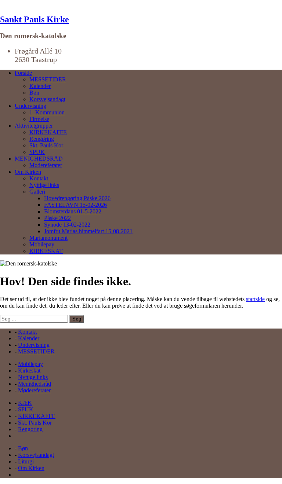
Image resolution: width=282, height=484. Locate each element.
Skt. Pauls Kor (46, 145)
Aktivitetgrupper (34, 125)
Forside (23, 73)
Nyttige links (44, 185)
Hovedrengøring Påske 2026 (77, 198)
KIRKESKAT (46, 251)
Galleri (37, 191)
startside (255, 299)
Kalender (40, 86)
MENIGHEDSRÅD (39, 158)
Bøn (34, 92)
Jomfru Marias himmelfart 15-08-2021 (88, 231)
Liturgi (26, 461)
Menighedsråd (34, 384)
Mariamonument (48, 238)
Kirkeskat (29, 370)
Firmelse (39, 119)
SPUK (37, 152)
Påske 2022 (57, 218)
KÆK (25, 403)
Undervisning (30, 106)
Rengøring (41, 139)
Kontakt (38, 178)
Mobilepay (41, 244)
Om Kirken (28, 172)
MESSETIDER (47, 79)
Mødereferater (45, 165)
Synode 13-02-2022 (67, 224)
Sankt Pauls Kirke (34, 19)
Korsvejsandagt (47, 99)
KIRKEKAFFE (48, 132)
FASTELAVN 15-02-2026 (75, 205)
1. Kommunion (47, 112)
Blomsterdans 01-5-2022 (72, 211)
